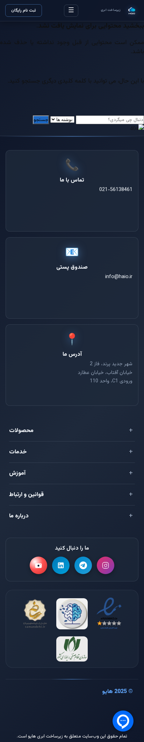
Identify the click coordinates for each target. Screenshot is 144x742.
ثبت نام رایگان (23, 10)
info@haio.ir (118, 277)
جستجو (41, 119)
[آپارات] (38, 565)
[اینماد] (109, 613)
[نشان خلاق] (72, 613)
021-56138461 (115, 190)
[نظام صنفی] (72, 649)
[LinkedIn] (61, 565)
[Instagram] (105, 565)
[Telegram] (83, 565)
